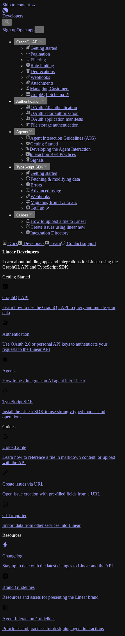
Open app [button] (26, 29)
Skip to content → (19, 4)
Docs (12, 243)
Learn (55, 243)
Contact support (81, 243)
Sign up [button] (9, 29)
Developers (33, 243)
